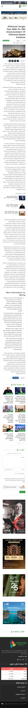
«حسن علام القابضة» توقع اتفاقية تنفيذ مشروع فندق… (11, 212)
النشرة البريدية (21, 687)
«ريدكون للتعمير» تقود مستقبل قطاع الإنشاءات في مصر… (11, 197)
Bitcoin (6, 110)
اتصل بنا (23, 698)
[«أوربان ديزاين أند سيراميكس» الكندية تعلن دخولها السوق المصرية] (8, 428)
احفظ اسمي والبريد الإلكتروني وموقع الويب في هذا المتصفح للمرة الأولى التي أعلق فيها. (14, 480)
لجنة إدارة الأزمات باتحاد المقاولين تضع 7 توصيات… (11, 205)
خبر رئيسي (23, 411)
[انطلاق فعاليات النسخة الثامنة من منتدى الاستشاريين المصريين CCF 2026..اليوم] (20, 428)
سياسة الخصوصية (20, 694)
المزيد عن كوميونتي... (22, 656)
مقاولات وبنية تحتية (6, 40)
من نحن (23, 691)
